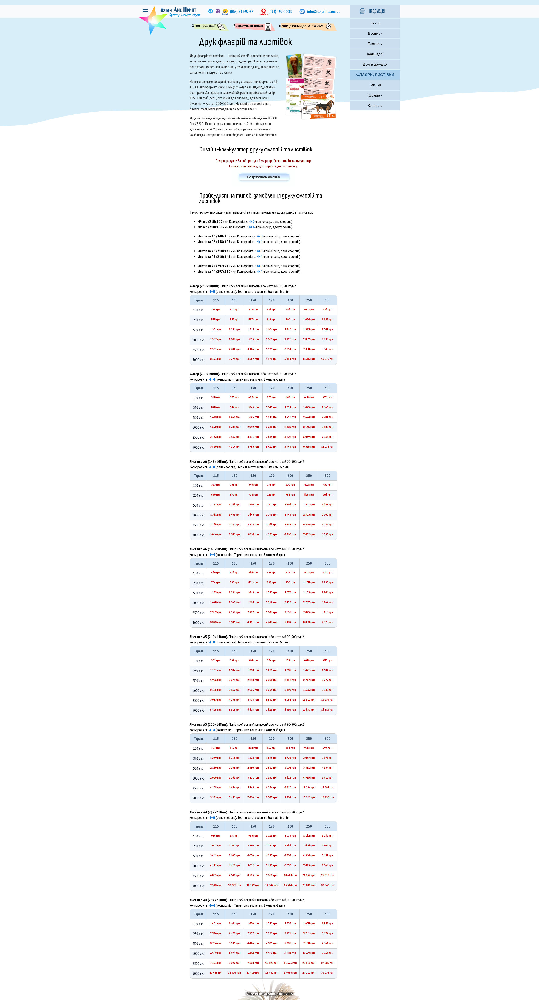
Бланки (375, 85)
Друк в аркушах (375, 64)
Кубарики (375, 95)
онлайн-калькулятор (295, 160)
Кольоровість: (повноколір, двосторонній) (245, 226)
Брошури (375, 33)
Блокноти (375, 44)
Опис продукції (203, 25)
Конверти (375, 105)
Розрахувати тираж (248, 25)
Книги (375, 23)
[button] (375, 11)
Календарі (375, 54)
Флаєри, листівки (375, 75)
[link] (210, 11)
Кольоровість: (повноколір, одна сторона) (245, 221)
